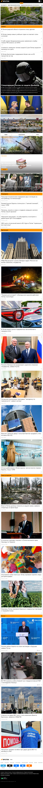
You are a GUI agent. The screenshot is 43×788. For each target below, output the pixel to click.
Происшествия (25, 762)
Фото (2, 174)
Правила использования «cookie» (7, 773)
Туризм (35, 762)
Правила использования (28, 772)
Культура (31, 762)
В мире (2, 762)
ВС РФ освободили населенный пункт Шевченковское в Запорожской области (19, 92)
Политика (6, 762)
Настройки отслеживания (5, 775)
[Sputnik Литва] (5, 2)
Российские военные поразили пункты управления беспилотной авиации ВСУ (19, 90)
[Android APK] (4, 778)
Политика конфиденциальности (18, 772)
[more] (41, 23)
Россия (3, 616)
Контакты (10, 772)
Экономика (17, 762)
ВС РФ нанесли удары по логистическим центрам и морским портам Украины (19, 87)
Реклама (6, 772)
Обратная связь (36, 773)
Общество (12, 762)
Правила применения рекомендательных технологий (23, 773)
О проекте (2, 772)
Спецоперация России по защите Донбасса (21, 77)
